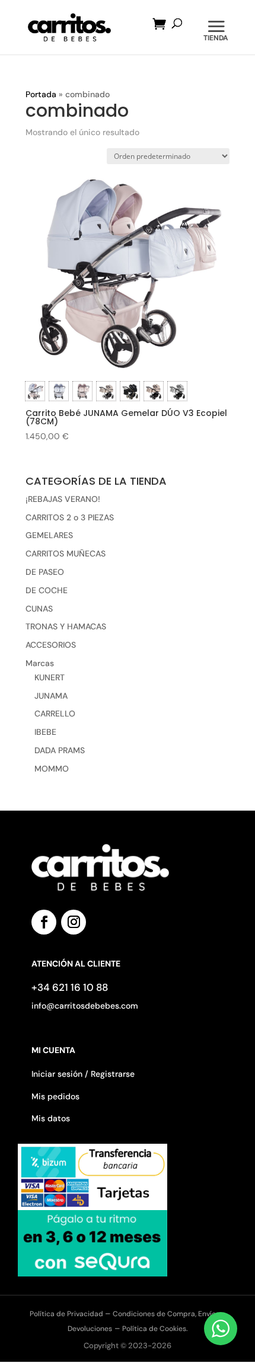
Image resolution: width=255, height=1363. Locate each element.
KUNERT (49, 677)
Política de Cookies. (155, 1328)
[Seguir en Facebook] (43, 922)
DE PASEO (45, 572)
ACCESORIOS (51, 644)
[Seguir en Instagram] (73, 922)
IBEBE (45, 732)
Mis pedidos (55, 1096)
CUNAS (39, 608)
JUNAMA (51, 695)
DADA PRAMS (59, 750)
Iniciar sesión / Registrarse (83, 1073)
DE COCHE (47, 590)
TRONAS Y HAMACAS (66, 626)
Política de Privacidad (67, 1314)
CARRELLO (54, 713)
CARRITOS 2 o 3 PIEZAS (70, 517)
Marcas (40, 663)
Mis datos (50, 1118)
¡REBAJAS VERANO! (63, 499)
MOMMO (51, 768)
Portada (41, 94)
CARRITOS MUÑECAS (66, 553)
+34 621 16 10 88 (69, 987)
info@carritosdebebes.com (84, 1005)
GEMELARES (49, 535)
